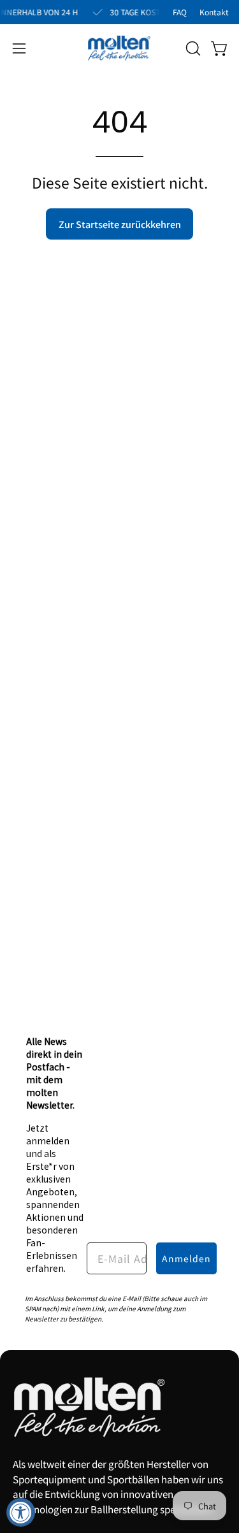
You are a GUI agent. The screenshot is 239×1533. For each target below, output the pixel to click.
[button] (192, 48)
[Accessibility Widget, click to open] (20, 1512)
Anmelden (186, 1258)
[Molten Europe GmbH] (120, 48)
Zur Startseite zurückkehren (120, 224)
